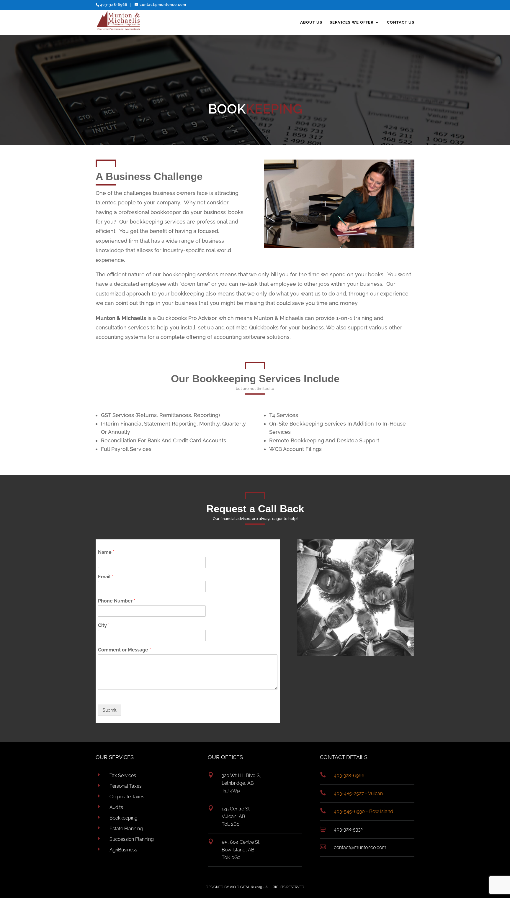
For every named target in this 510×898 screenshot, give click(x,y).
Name (106, 552)
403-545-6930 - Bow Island (363, 811)
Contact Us (400, 22)
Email (105, 576)
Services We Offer (352, 22)
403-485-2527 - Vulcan (358, 793)
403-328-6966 (113, 5)
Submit (110, 710)
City (103, 625)
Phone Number (116, 601)
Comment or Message (124, 650)
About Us (311, 22)
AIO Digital (240, 887)
